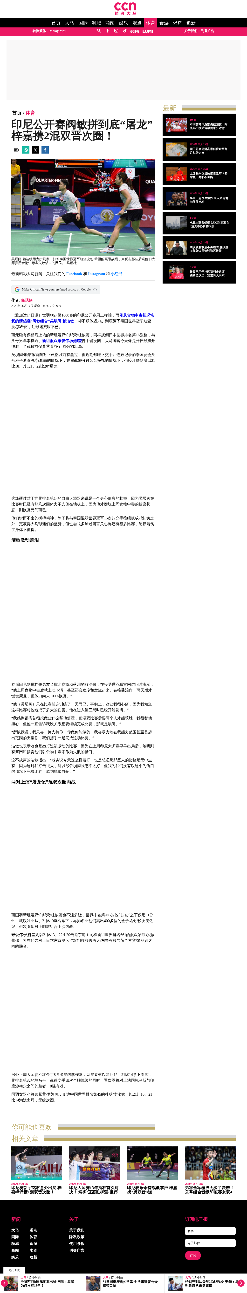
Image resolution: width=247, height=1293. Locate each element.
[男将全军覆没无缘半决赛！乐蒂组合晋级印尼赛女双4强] (210, 1163)
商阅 (110, 23)
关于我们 (191, 31)
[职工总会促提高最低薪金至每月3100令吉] (176, 149)
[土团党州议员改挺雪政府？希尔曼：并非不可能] (176, 174)
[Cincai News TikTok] (125, 31)
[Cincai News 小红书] (134, 31)
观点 (137, 23)
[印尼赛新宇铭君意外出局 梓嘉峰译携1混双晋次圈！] (36, 1163)
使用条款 (77, 1244)
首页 (56, 23)
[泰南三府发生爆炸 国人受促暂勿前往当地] (176, 199)
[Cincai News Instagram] (116, 31)
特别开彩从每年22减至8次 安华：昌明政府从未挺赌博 (212, 1283)
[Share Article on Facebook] (45, 152)
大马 (69, 23)
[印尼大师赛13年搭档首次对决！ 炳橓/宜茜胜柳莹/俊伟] (94, 1163)
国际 (83, 23)
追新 (191, 23)
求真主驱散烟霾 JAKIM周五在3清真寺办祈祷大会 (209, 224)
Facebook (74, 274)
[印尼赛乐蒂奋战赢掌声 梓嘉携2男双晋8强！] (152, 1163)
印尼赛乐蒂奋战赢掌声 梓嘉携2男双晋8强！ (152, 1189)
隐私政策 (77, 1237)
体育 (150, 23)
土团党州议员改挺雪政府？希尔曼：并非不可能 (208, 175)
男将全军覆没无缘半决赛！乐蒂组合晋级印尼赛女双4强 (209, 1192)
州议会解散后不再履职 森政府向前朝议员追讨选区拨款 (209, 249)
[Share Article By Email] (16, 152)
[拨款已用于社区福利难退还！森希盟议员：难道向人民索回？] (176, 272)
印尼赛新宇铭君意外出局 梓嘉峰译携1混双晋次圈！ (36, 1189)
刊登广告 (207, 31)
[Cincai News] (125, 14)
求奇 (177, 23)
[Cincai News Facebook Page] (107, 31)
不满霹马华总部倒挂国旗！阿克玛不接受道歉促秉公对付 (208, 126)
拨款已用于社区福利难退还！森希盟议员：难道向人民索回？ (208, 275)
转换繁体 (39, 31)
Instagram (96, 274)
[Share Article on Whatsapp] (25, 152)
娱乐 (123, 23)
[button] (95, 289)
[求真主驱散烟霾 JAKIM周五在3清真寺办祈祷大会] (176, 223)
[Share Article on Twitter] (35, 152)
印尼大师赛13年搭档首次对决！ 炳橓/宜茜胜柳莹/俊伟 (94, 1189)
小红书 (116, 274)
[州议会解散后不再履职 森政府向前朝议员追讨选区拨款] (176, 248)
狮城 (96, 23)
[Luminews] (147, 31)
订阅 (193, 1255)
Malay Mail (57, 31)
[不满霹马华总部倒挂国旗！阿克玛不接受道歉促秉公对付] (176, 125)
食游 (164, 23)
